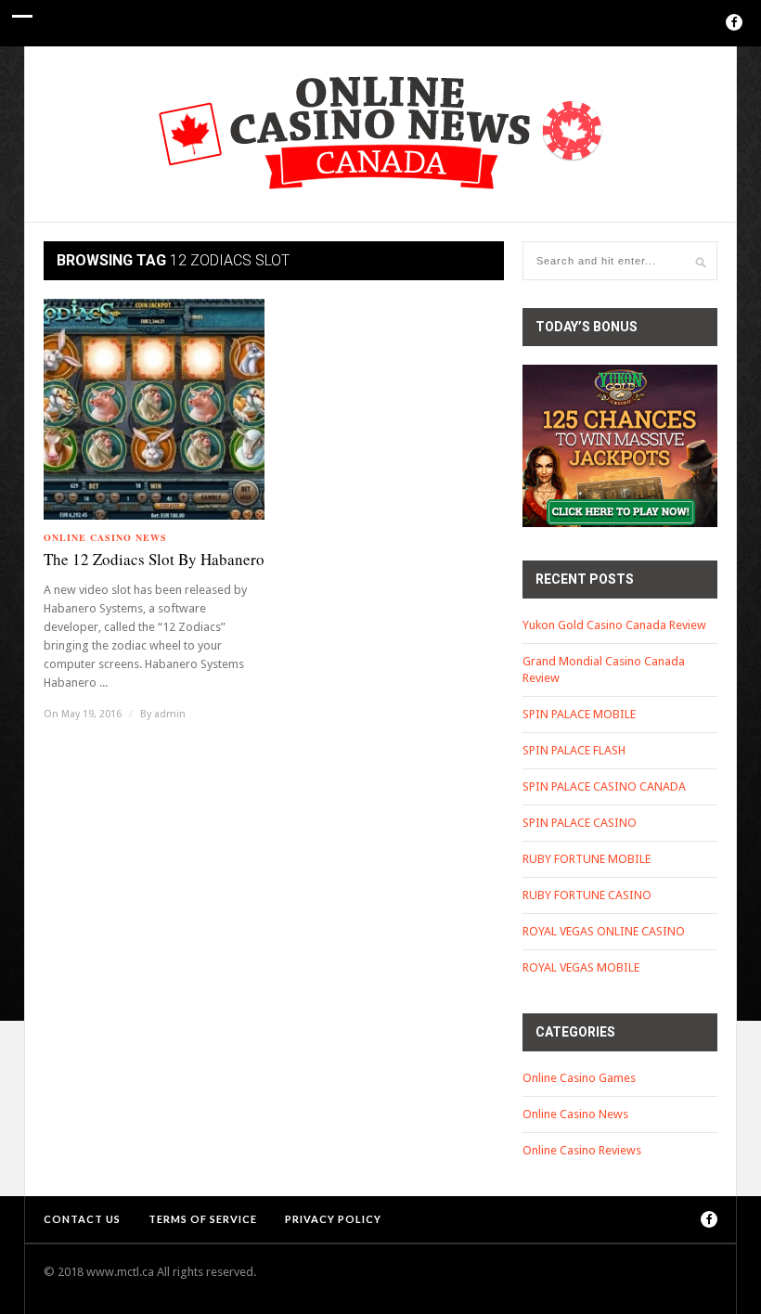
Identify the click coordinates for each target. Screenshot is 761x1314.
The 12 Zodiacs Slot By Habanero (154, 559)
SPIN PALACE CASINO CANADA (604, 786)
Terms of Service (202, 1219)
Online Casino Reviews (581, 1150)
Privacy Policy (333, 1219)
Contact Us (82, 1219)
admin (170, 714)
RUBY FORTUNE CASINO (586, 895)
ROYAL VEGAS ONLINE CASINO (603, 931)
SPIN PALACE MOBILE (579, 714)
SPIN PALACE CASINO (579, 823)
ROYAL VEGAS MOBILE (580, 967)
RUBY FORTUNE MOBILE (586, 859)
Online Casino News (105, 537)
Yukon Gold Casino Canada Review (614, 625)
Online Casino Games (579, 1078)
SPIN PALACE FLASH (574, 750)
